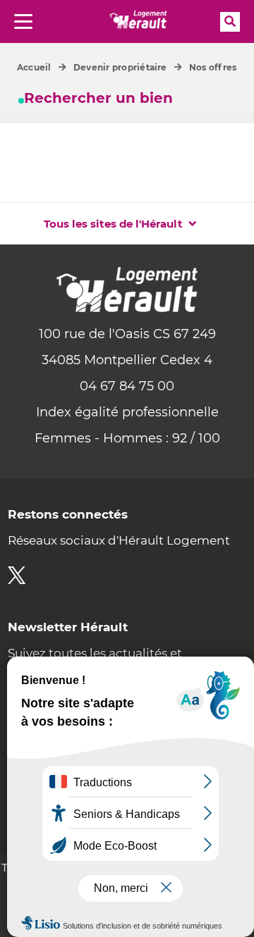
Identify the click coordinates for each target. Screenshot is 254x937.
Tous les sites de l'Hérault (113, 223)
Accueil (34, 67)
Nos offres (212, 67)
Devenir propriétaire (120, 67)
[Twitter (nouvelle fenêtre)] (16, 575)
